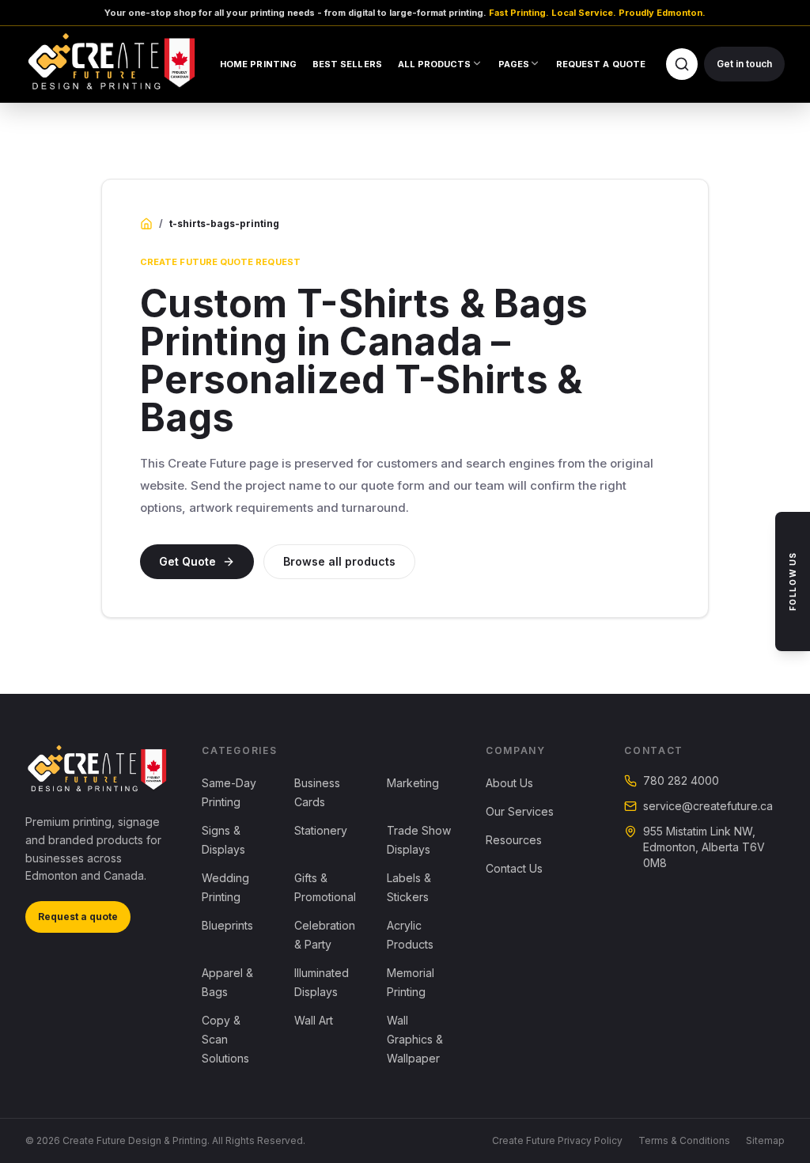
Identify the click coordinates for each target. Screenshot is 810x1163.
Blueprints (227, 925)
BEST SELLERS (347, 64)
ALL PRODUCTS (434, 64)
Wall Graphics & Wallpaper (415, 1039)
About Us (509, 783)
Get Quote (187, 561)
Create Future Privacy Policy (557, 1140)
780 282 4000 (681, 780)
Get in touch (744, 64)
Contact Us (514, 868)
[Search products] (682, 64)
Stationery (320, 830)
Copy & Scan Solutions (225, 1039)
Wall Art (313, 1020)
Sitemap (765, 1140)
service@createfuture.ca (708, 806)
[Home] (146, 224)
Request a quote (78, 916)
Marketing (413, 783)
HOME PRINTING (258, 64)
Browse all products (339, 561)
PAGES (513, 64)
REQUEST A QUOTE (600, 64)
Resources (514, 840)
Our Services (520, 811)
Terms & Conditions (684, 1140)
